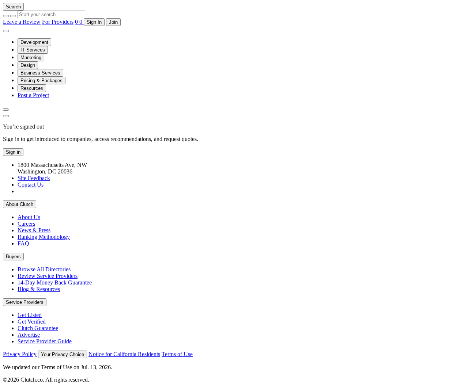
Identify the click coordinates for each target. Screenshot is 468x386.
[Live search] (6, 109)
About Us (29, 217)
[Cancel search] (6, 16)
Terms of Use (177, 354)
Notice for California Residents (124, 354)
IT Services (32, 50)
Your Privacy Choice (62, 354)
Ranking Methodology (44, 237)
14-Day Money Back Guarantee (55, 282)
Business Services (40, 73)
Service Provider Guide (45, 341)
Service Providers (25, 302)
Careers (26, 224)
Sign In (94, 22)
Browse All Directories (44, 269)
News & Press (34, 230)
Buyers (13, 256)
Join (113, 22)
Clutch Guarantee (38, 328)
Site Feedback (34, 178)
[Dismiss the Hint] (6, 116)
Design (27, 65)
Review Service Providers (48, 276)
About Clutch (19, 204)
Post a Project (33, 95)
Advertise (29, 335)
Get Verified (32, 321)
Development (34, 42)
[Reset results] (13, 16)
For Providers (57, 22)
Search (13, 6)
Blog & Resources (39, 289)
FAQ (23, 243)
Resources (31, 88)
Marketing (30, 57)
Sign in (13, 152)
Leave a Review (22, 22)
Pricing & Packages (41, 80)
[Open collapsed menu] (6, 31)
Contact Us (31, 184)
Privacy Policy (20, 354)
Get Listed (30, 315)
